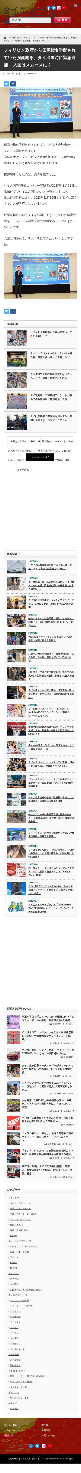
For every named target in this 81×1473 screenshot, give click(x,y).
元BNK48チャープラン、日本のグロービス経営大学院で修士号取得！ (50, 638)
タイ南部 (14, 1344)
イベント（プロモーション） (23, 1246)
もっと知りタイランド (65, 1177)
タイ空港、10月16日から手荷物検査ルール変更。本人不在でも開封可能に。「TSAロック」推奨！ (47, 1104)
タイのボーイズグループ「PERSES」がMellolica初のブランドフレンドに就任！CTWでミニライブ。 (49, 712)
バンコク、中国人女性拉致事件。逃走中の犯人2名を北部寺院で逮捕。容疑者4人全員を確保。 (51, 675)
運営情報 (8, 1435)
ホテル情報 (15, 1360)
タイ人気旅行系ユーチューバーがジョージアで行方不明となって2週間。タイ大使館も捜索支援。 (47, 1069)
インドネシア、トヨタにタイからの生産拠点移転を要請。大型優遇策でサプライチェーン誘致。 (47, 1036)
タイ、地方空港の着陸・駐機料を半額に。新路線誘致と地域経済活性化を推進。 (51, 799)
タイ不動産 (13, 1354)
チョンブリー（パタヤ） (21, 1306)
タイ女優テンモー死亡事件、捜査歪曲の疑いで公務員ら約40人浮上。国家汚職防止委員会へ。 (51, 694)
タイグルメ (13, 1273)
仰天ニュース (16, 1224)
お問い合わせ (48, 1435)
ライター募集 (10, 1425)
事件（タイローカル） (28, 74)
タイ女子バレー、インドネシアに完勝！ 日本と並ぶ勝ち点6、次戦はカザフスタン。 (51, 764)
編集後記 (12, 1403)
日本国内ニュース (16, 1371)
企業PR (71, 1057)
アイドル (14, 1257)
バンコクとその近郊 (19, 1300)
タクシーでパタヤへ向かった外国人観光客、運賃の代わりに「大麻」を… (51, 355)
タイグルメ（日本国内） (21, 1381)
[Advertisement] (40, 506)
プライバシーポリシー (15, 1430)
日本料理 (14, 1279)
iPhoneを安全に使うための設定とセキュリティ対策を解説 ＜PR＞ (51, 747)
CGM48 (13, 1268)
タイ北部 (14, 1338)
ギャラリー (13, 1392)
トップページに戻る (40, 457)
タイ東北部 (15, 1316)
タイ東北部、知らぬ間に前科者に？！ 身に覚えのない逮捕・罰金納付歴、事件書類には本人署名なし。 (51, 585)
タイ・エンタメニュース (19, 1241)
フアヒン (14, 1327)
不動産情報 (15, 1365)
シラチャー (15, 1311)
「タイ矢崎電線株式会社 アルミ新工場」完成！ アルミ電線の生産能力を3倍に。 (50, 567)
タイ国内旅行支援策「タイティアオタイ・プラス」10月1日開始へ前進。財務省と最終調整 (51, 604)
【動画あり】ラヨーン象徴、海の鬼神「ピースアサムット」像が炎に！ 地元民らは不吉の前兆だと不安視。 (24, 443)
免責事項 (45, 1430)
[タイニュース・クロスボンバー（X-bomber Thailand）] (39, 15)
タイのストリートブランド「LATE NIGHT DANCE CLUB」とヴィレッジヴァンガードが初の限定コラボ (50, 908)
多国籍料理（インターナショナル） (26, 1289)
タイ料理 (14, 1284)
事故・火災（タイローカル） (63, 1144)
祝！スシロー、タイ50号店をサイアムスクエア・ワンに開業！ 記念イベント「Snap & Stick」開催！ (51, 871)
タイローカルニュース (65, 1043)
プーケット (15, 1333)
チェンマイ (15, 1322)
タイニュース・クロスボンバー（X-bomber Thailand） (42, 1459)
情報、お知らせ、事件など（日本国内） (28, 1376)
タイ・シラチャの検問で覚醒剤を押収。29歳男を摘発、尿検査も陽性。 (51, 834)
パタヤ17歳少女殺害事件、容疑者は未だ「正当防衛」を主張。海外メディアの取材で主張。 (51, 657)
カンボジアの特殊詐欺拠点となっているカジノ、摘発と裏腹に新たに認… (51, 376)
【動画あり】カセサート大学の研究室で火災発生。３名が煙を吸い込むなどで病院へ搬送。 (57, 443)
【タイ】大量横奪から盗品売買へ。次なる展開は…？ (51, 334)
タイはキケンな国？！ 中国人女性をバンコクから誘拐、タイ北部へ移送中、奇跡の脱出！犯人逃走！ (51, 853)
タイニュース (14, 1198)
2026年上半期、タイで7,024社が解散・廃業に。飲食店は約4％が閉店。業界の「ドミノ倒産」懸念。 (47, 1170)
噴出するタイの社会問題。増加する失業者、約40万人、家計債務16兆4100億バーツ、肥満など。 (51, 622)
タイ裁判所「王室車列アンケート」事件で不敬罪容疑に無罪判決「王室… (51, 397)
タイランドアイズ (18, 1387)
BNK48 (13, 1262)
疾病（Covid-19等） (19, 1230)
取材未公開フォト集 (19, 1398)
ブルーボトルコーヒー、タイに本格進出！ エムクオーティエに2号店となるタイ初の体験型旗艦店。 (51, 783)
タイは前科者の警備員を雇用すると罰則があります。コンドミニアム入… (51, 418)
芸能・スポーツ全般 (19, 1252)
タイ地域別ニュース (17, 1295)
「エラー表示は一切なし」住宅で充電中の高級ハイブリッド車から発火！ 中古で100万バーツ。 (47, 1137)
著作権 (44, 1425)
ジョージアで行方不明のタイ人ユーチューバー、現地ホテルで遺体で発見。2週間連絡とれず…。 (47, 1086)
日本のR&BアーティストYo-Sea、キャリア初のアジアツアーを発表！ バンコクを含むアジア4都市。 (51, 890)
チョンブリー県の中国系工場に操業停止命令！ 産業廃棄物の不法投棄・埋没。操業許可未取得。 (51, 818)
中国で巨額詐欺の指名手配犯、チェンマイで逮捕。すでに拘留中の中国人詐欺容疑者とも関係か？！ (51, 730)
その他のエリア (17, 1349)
